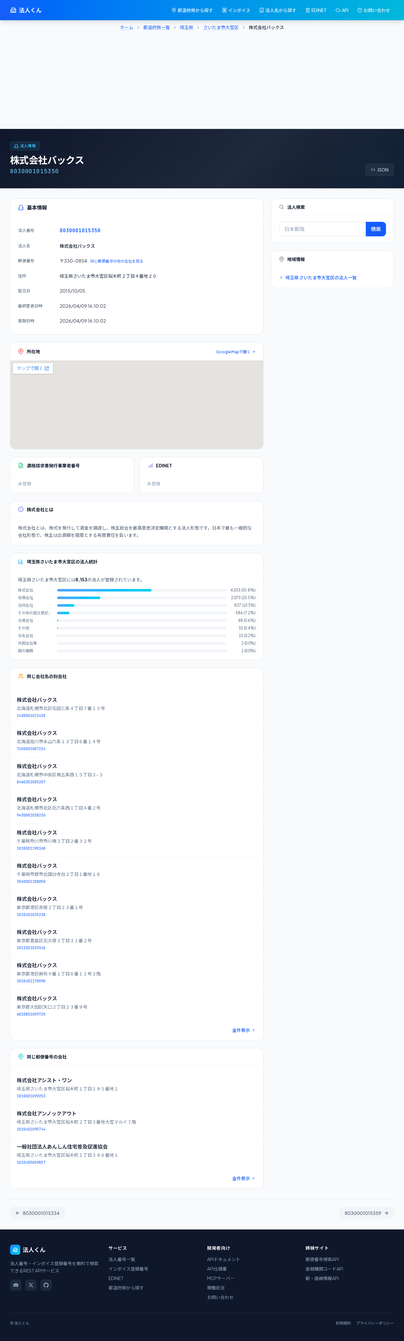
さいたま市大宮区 (221, 27)
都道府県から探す (195, 10)
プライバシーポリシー (375, 1323)
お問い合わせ (377, 10)
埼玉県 (186, 27)
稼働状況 (216, 1287)
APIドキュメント (223, 1259)
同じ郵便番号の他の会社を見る (116, 261)
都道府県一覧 (156, 27)
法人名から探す (280, 10)
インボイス (239, 10)
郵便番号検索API (322, 1259)
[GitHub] (46, 1285)
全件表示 (241, 1030)
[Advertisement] (202, 81)
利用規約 (343, 1323)
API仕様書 (217, 1268)
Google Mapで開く (233, 351)
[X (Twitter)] (31, 1285)
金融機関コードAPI (324, 1268)
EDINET (319, 10)
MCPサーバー (221, 1278)
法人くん (30, 10)
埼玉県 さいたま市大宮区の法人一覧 (321, 277)
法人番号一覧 (122, 1259)
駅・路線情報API (322, 1278)
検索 (376, 229)
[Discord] (15, 1285)
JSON (383, 170)
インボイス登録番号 (128, 1268)
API (345, 10)
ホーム (126, 27)
